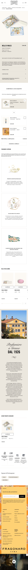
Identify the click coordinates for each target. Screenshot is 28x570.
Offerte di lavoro (17, 535)
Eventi (15, 515)
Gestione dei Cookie (6, 521)
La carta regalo (5, 531)
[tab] (14, 70)
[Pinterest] (14, 551)
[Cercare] (4, 2)
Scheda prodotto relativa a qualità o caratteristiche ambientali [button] (10, 79)
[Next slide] (25, 303)
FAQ (3, 511)
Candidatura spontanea (18, 533)
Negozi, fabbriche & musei (19, 513)
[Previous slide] (23, 303)
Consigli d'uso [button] (5, 69)
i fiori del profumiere (13, 477)
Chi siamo (16, 511)
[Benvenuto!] (14, 2)
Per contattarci (17, 522)
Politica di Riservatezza (7, 519)
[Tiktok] (16, 551)
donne (4, 477)
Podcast (15, 517)
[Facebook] (12, 551)
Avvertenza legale (6, 516)
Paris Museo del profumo (7, 541)
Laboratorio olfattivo (6, 533)
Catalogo (16, 520)
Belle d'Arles (13, 117)
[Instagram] (10, 551)
